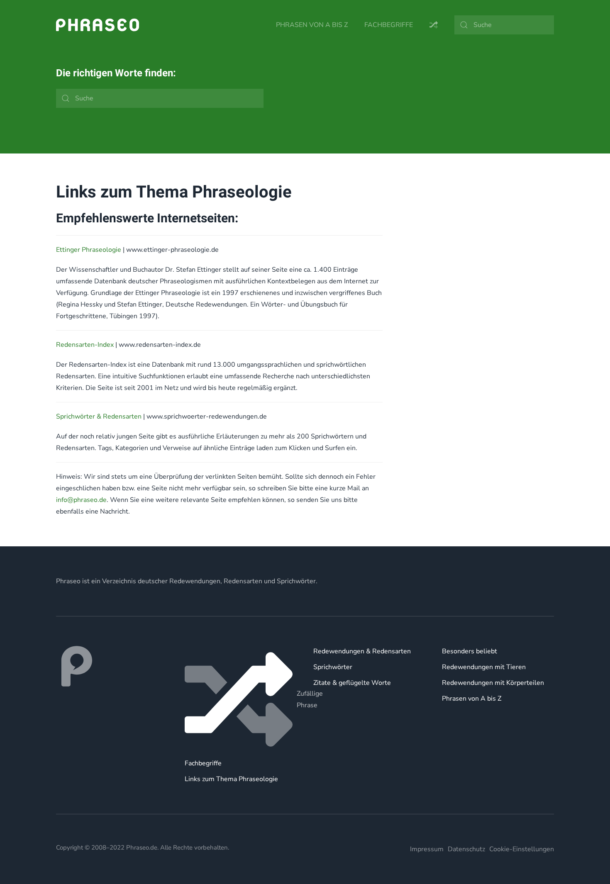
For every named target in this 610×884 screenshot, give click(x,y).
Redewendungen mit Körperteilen (493, 682)
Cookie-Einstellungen (521, 849)
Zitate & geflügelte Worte (352, 682)
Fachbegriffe (388, 24)
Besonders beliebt (469, 651)
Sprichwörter (332, 667)
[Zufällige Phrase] (241, 699)
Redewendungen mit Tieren (484, 667)
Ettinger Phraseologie (88, 249)
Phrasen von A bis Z (312, 24)
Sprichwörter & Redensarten (99, 416)
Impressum (427, 849)
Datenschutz (466, 849)
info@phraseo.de (81, 499)
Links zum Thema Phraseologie (231, 779)
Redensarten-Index (85, 344)
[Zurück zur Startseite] (97, 24)
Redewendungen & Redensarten (362, 651)
